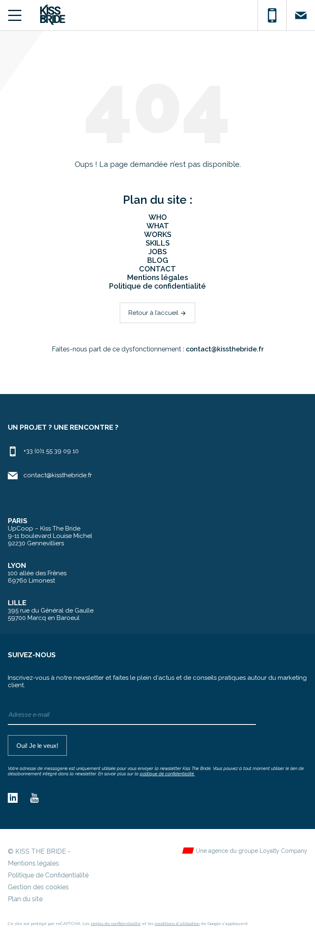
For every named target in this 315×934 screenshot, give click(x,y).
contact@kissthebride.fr (225, 349)
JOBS (157, 251)
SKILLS (158, 243)
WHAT (157, 225)
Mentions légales (157, 277)
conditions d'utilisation (177, 923)
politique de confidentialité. (167, 774)
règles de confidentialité (116, 923)
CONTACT (157, 268)
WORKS (157, 234)
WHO (157, 217)
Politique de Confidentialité (48, 875)
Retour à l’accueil (157, 313)
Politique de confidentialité (157, 286)
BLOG (157, 260)
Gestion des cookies (38, 887)
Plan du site (25, 899)
